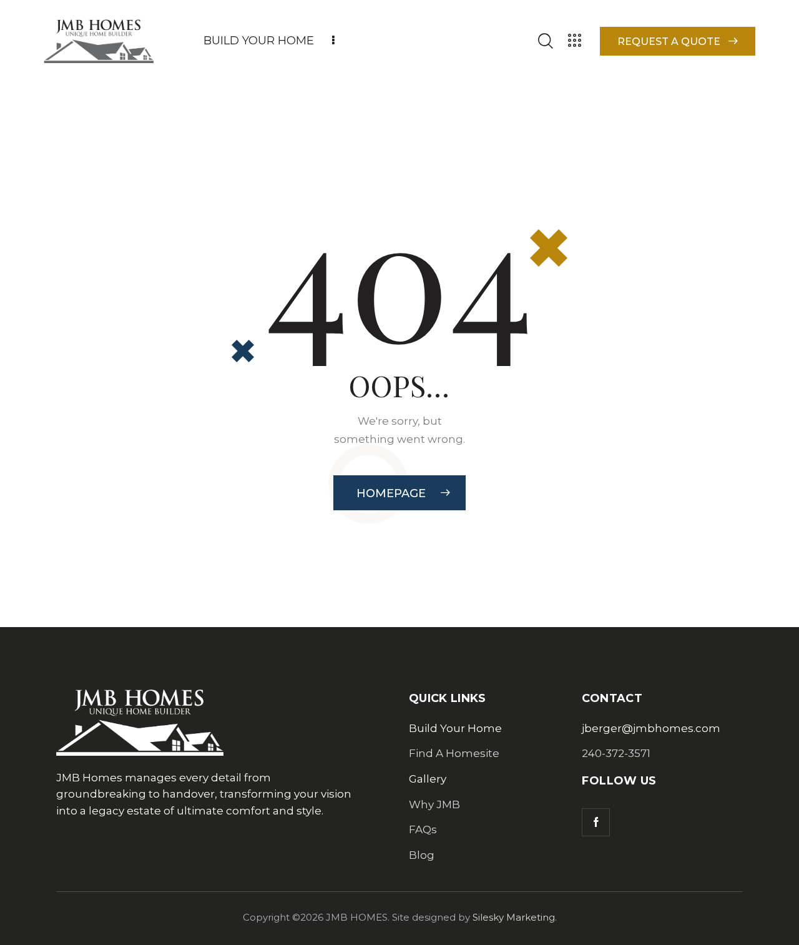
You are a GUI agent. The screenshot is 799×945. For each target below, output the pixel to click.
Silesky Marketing (514, 917)
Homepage (391, 493)
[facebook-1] (596, 822)
